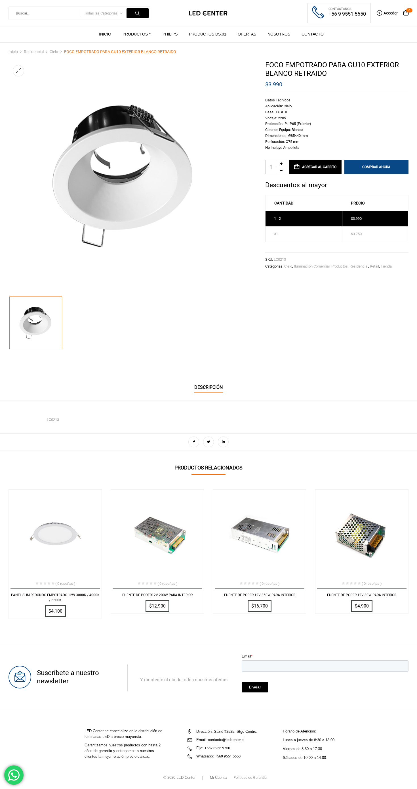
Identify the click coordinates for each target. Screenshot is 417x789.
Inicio (13, 51)
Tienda (386, 266)
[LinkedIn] (223, 442)
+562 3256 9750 (217, 748)
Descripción (208, 387)
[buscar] (138, 13)
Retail (374, 266)
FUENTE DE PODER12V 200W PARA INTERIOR (157, 595)
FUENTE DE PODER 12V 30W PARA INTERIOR (361, 595)
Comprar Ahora (376, 167)
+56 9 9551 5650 (347, 14)
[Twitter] (208, 442)
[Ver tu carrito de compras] (405, 13)
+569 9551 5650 (228, 756)
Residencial (34, 51)
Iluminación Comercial (312, 266)
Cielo (54, 51)
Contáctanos (339, 9)
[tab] (208, 388)
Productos (339, 266)
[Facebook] (193, 442)
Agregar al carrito (319, 167)
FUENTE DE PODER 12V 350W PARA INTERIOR (259, 595)
